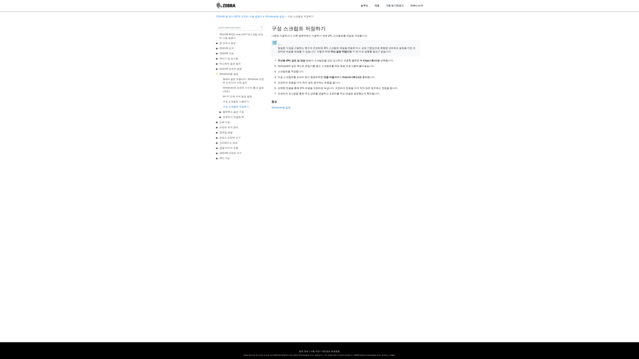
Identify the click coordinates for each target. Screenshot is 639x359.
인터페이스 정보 (228, 143)
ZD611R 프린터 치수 (230, 153)
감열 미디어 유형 (228, 148)
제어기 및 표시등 (228, 59)
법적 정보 (304, 351)
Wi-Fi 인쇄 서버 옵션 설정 (237, 96)
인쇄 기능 (224, 122)
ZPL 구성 (224, 158)
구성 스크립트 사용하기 (236, 102)
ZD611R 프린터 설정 (230, 69)
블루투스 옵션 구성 (233, 112)
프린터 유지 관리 (228, 127)
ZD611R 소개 (226, 48)
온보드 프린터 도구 (230, 138)
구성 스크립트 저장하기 (236, 107)
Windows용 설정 (274, 16)
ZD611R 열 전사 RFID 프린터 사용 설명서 (239, 16)
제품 (377, 5)
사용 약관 (315, 351)
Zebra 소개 (417, 5)
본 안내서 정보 (227, 43)
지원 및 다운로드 (395, 5)
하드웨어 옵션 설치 (230, 64)
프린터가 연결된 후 (233, 117)
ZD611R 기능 (226, 53)
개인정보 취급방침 (331, 351)
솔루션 (364, 5)
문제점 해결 (226, 132)
